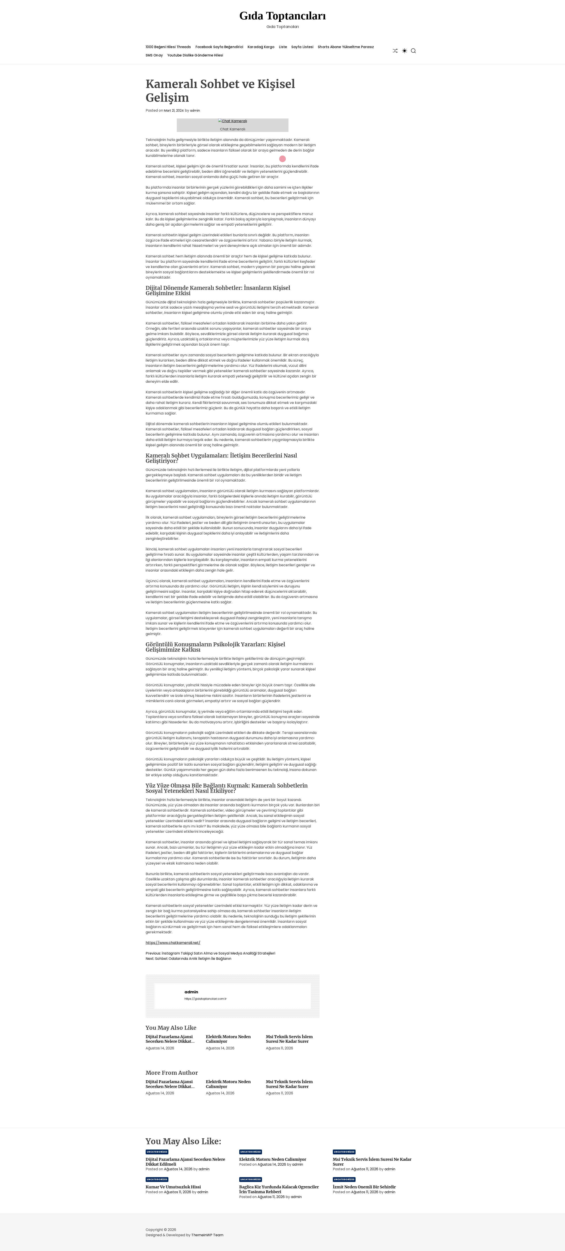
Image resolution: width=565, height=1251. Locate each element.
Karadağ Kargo (261, 47)
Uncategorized (157, 1151)
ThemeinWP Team (207, 1235)
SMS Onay (154, 55)
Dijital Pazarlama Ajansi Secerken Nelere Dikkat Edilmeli (169, 1041)
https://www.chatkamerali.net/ (173, 942)
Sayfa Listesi (302, 47)
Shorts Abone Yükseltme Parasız (346, 47)
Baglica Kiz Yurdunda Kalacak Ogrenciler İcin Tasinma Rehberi (279, 1189)
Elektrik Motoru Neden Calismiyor (228, 1039)
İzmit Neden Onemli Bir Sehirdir (364, 1186)
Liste (283, 47)
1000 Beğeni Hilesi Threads (168, 47)
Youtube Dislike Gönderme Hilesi (195, 55)
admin (195, 110)
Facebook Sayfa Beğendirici (219, 47)
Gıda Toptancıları (282, 15)
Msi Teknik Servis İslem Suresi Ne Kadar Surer (289, 1039)
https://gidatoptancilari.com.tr (205, 999)
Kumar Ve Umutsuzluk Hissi (173, 1186)
